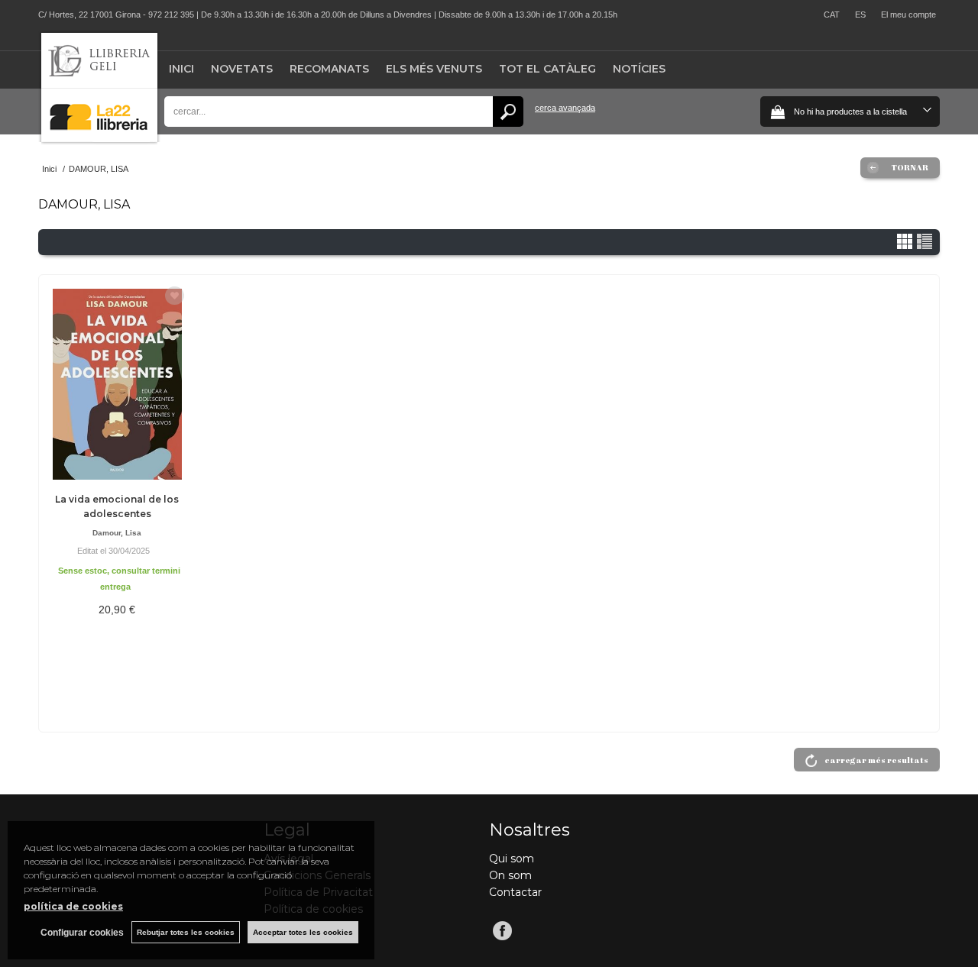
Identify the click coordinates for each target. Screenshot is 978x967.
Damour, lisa (116, 533)
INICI (181, 69)
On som (510, 875)
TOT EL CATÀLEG (547, 69)
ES (860, 14)
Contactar (515, 892)
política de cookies (73, 906)
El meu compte (908, 14)
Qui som (511, 858)
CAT (832, 14)
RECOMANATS (329, 69)
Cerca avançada (565, 107)
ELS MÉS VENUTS (434, 69)
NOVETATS (242, 69)
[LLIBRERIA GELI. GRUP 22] (99, 138)
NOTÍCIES (639, 69)
